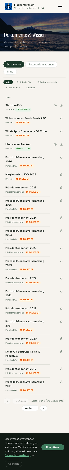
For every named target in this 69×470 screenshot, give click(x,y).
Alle (8, 82)
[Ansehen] (55, 105)
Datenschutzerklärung (17, 455)
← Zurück (20, 401)
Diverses (30, 87)
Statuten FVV (13, 87)
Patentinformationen (41, 64)
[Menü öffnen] (60, 6)
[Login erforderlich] (61, 118)
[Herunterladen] (61, 105)
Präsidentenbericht (48, 82)
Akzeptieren (53, 447)
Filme (10, 71)
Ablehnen (13, 463)
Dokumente (14, 64)
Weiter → (30, 408)
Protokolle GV (24, 82)
